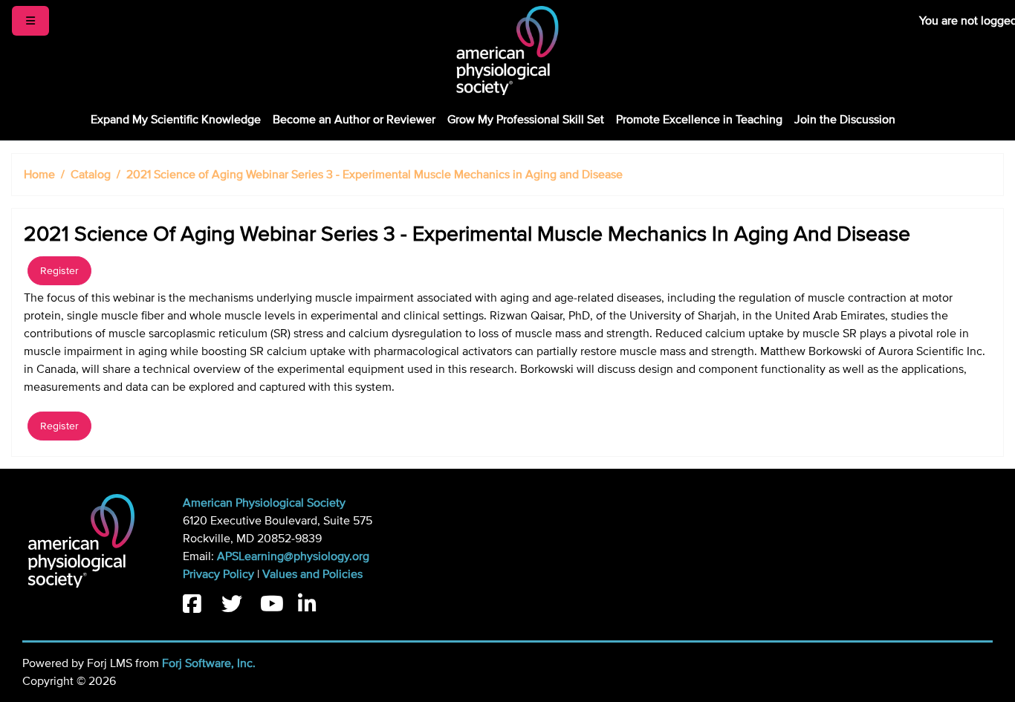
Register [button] (59, 270)
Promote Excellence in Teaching (699, 119)
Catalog (91, 174)
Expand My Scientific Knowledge (176, 119)
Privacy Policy (218, 574)
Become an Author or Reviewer (354, 119)
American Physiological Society (264, 502)
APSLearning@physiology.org (293, 556)
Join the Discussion (844, 119)
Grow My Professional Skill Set (525, 119)
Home (39, 174)
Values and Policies (312, 574)
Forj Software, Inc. (209, 663)
